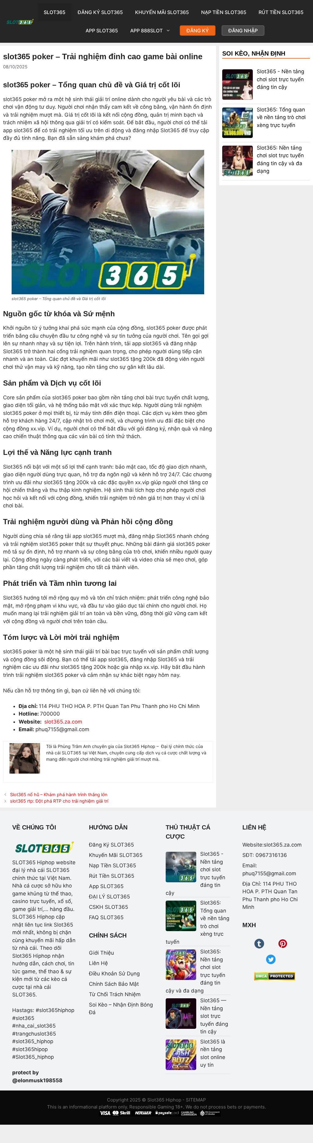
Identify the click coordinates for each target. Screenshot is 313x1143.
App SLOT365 (102, 30)
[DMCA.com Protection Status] (274, 976)
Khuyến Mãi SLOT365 (162, 12)
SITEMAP (196, 1100)
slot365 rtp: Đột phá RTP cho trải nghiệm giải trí (59, 801)
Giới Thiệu (101, 953)
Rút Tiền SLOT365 (281, 12)
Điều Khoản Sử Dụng (114, 974)
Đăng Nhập (243, 30)
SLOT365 (54, 12)
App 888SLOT (146, 30)
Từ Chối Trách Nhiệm (115, 994)
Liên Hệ (98, 963)
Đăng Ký (197, 30)
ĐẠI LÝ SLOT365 (109, 897)
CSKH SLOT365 (108, 907)
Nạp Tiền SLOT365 (223, 12)
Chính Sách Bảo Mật (114, 984)
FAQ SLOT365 (106, 917)
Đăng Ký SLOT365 (100, 12)
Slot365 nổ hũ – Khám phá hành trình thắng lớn (58, 794)
